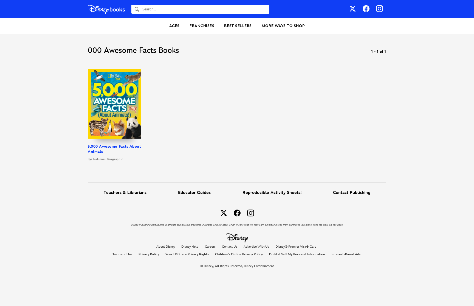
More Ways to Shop (283, 26)
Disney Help (190, 247)
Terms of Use (122, 254)
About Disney (165, 247)
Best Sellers (238, 26)
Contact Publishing (351, 192)
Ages (174, 26)
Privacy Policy (149, 254)
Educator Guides (194, 192)
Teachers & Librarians (125, 192)
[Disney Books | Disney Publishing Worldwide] (106, 9)
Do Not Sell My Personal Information (297, 254)
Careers (210, 247)
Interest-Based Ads (345, 254)
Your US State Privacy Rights (187, 254)
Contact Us (229, 247)
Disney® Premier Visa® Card (296, 247)
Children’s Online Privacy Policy (239, 254)
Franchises (202, 26)
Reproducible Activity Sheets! (271, 192)
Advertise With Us (256, 247)
